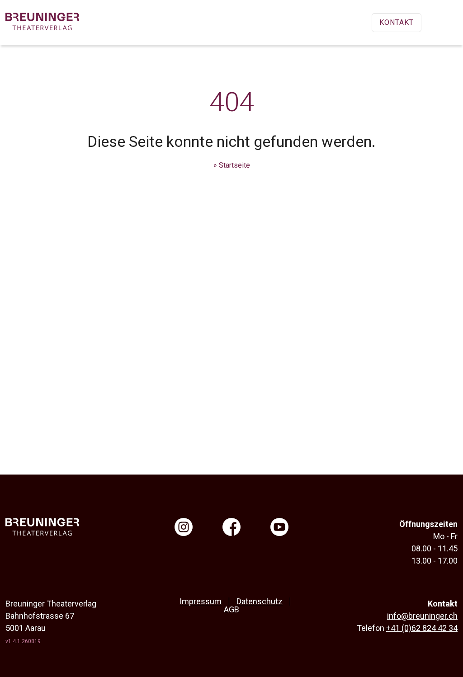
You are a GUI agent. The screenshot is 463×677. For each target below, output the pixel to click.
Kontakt (396, 22)
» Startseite (231, 165)
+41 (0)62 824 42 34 (422, 628)
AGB (231, 609)
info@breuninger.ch (422, 616)
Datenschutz (259, 601)
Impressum (201, 601)
